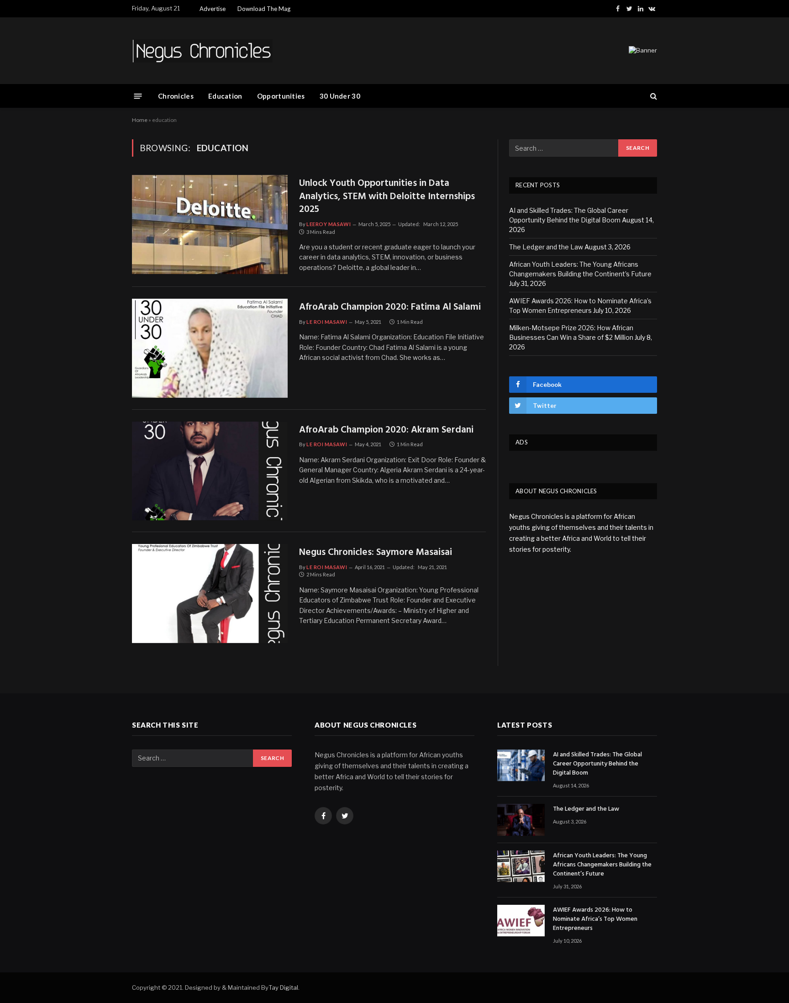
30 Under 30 (340, 96)
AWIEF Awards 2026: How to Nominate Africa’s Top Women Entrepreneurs (595, 919)
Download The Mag (263, 8)
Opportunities (281, 96)
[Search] (652, 96)
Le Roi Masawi (326, 322)
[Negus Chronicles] (202, 51)
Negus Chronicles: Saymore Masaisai (375, 553)
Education (225, 96)
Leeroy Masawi (328, 224)
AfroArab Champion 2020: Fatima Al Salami (390, 307)
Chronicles (176, 96)
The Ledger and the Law (546, 247)
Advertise (213, 8)
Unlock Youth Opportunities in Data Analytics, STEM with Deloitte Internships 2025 (387, 196)
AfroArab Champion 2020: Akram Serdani (386, 430)
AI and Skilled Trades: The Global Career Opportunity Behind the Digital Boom (597, 764)
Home (139, 119)
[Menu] (138, 95)
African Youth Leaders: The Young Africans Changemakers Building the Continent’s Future (602, 865)
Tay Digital (283, 987)
